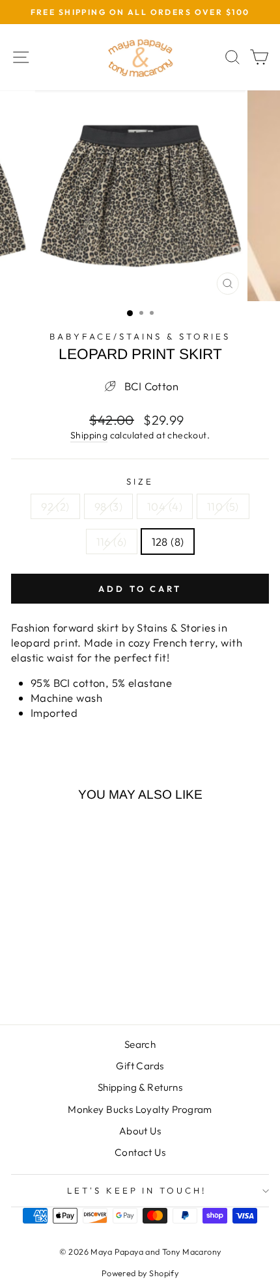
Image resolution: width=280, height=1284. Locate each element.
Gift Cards (139, 1066)
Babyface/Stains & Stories (139, 336)
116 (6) (111, 541)
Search (140, 1044)
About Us (140, 1131)
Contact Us (140, 1152)
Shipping (88, 435)
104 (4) (164, 506)
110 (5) (223, 506)
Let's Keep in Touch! (137, 1190)
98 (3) (108, 506)
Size (140, 481)
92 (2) (55, 506)
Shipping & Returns (140, 1087)
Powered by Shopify (140, 1273)
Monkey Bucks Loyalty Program (140, 1109)
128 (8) (168, 541)
